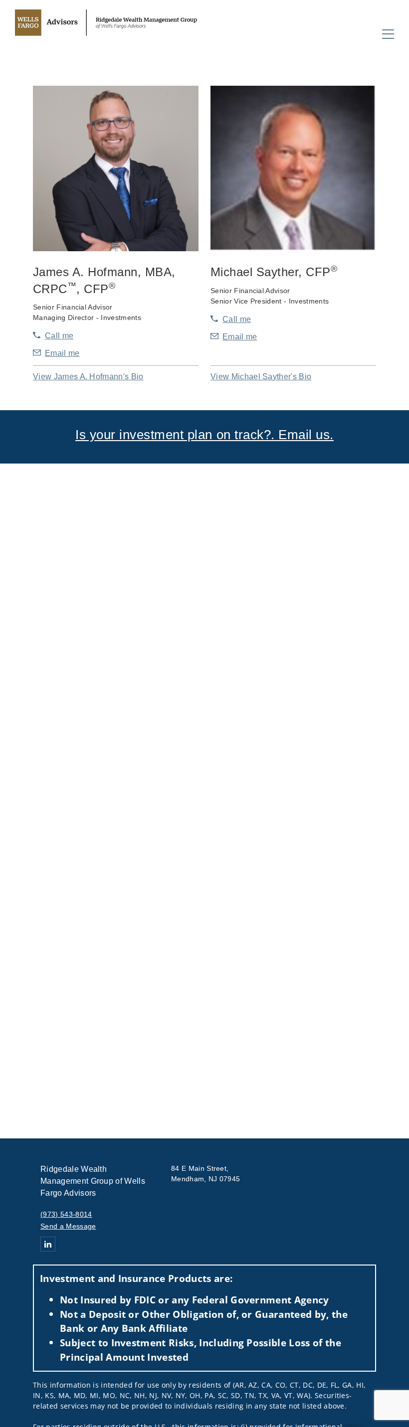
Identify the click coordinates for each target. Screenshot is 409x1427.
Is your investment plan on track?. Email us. (204, 434)
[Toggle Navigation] (388, 33)
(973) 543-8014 (66, 1214)
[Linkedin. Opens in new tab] (47, 1244)
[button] (88, 376)
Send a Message (68, 1226)
